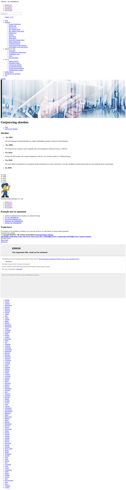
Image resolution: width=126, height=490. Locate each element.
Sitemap (50, 235)
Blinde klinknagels (14, 42)
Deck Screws (35, 236)
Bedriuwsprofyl (13, 61)
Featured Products (41, 235)
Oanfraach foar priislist (8, 233)
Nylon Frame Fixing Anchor (17, 45)
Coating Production (15, 24)
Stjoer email (4, 240)
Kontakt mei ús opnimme (12, 73)
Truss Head (12, 36)
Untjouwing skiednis (15, 65)
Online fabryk (9, 72)
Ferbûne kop (13, 33)
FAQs (10, 56)
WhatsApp (4, 242)
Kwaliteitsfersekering (15, 66)
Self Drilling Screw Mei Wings (18, 47)
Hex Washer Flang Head (16, 31)
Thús (6, 20)
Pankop (11, 35)
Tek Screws (27, 236)
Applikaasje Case (14, 54)
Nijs (6, 75)
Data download (13, 58)
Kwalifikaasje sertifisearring (17, 52)
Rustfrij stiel (12, 26)
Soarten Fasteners (85, 236)
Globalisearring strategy (16, 70)
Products (7, 22)
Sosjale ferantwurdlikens (16, 68)
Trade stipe (12, 50)
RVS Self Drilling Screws (48, 236)
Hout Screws (13, 27)
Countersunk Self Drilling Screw (68, 236)
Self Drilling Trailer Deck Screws (12, 236)
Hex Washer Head (14, 29)
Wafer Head (12, 38)
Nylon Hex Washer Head (16, 40)
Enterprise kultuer (14, 63)
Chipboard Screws (14, 43)
